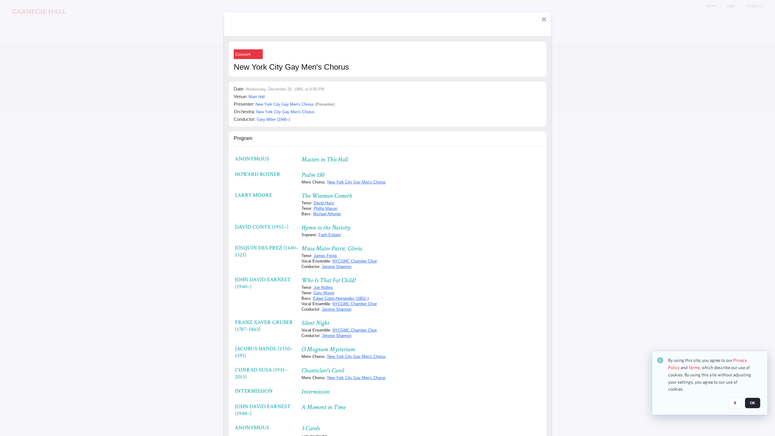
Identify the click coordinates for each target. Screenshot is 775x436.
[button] (544, 19)
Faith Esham (329, 235)
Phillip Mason (325, 208)
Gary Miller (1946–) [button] (273, 119)
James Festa (325, 255)
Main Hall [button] (257, 96)
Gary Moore (324, 293)
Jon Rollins (323, 287)
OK (752, 403)
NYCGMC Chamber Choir (354, 261)
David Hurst (324, 203)
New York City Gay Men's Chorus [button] (285, 104)
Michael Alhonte (327, 214)
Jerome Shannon (336, 266)
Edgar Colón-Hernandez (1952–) (341, 298)
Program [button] (243, 138)
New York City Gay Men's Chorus (356, 182)
